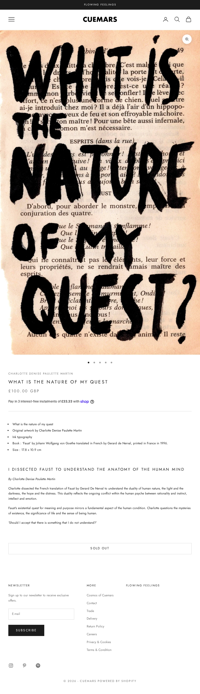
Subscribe (26, 630)
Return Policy (95, 626)
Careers (92, 634)
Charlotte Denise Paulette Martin (40, 373)
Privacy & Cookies (99, 642)
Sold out (99, 548)
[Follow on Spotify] (38, 665)
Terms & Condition (99, 650)
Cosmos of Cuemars (100, 595)
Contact (92, 603)
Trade (90, 611)
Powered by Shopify (117, 681)
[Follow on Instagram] (11, 665)
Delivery (92, 618)
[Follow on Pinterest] (24, 665)
